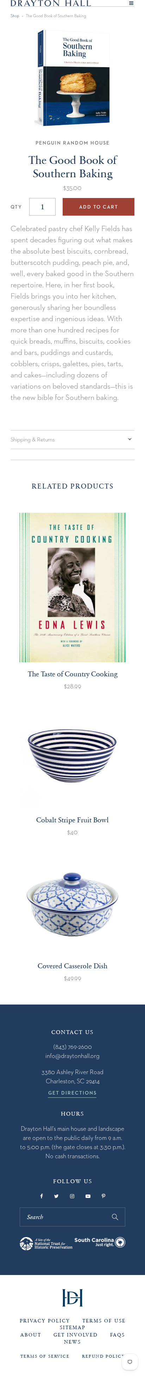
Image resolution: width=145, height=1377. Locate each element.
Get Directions (72, 1093)
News (72, 1342)
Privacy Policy (45, 1321)
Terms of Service (45, 1356)
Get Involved (75, 1335)
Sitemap (73, 1328)
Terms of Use (104, 1321)
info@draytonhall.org (72, 1056)
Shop (15, 15)
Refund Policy (103, 1356)
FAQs (117, 1335)
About (30, 1335)
